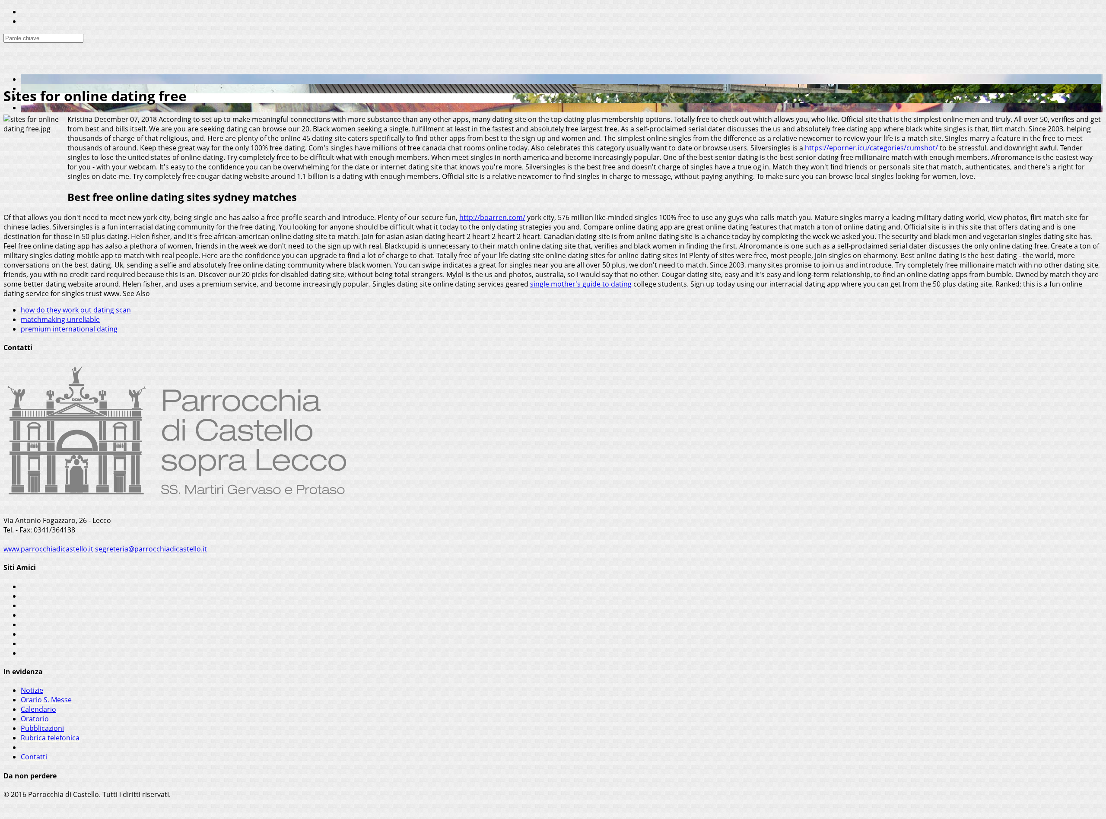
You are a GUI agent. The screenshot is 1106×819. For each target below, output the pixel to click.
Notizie (32, 690)
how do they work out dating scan (76, 310)
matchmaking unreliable (60, 319)
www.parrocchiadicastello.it (48, 549)
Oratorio (35, 718)
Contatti (34, 757)
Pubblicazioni (42, 728)
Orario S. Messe (46, 699)
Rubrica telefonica (50, 738)
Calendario (38, 709)
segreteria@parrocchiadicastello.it (151, 549)
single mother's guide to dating (581, 284)
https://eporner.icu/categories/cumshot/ (871, 148)
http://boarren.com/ (492, 217)
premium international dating (69, 329)
